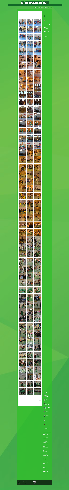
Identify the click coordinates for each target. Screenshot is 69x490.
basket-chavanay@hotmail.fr (22, 488)
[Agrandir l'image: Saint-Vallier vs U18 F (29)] (37, 188)
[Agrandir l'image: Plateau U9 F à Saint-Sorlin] (22, 22)
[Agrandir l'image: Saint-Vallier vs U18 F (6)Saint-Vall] (22, 174)
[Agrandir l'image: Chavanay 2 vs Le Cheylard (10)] (22, 275)
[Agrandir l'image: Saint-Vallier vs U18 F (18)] (37, 196)
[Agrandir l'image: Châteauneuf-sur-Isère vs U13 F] (37, 87)
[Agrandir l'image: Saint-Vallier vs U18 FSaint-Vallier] (37, 210)
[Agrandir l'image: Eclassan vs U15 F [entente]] (37, 109)
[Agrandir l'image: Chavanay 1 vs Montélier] (30, 290)
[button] (38, 7)
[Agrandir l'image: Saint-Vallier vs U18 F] (30, 152)
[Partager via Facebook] (19, 398)
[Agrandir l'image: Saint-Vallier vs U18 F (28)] (37, 225)
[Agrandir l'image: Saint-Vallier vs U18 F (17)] (22, 210)
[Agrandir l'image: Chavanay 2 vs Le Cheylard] (30, 239)
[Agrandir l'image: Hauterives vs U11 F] (22, 58)
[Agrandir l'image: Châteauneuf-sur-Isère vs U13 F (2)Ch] (37, 102)
